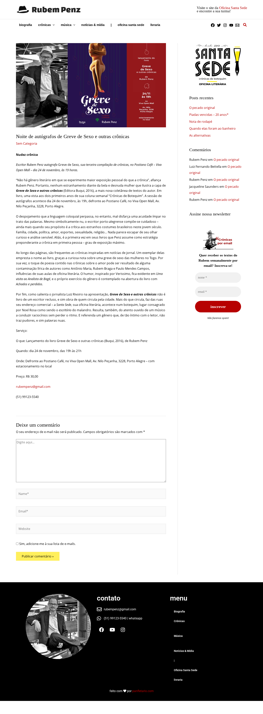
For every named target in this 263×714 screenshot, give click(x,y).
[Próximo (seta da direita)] (18, 711)
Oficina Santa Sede (233, 8)
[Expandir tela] (18, 704)
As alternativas (200, 135)
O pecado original (202, 108)
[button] (53, 25)
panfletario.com (143, 691)
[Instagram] (225, 25)
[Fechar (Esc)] (43, 704)
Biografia (179, 611)
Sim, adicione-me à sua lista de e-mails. (47, 544)
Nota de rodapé (200, 121)
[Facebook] (213, 25)
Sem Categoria (26, 143)
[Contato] (237, 25)
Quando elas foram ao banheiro (212, 128)
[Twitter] (219, 25)
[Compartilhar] (30, 704)
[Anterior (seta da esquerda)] (6, 711)
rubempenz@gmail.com (33, 387)
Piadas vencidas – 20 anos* (209, 115)
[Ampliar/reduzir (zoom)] (6, 704)
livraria (178, 679)
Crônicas (179, 621)
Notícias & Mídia (184, 650)
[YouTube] (231, 25)
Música (178, 635)
